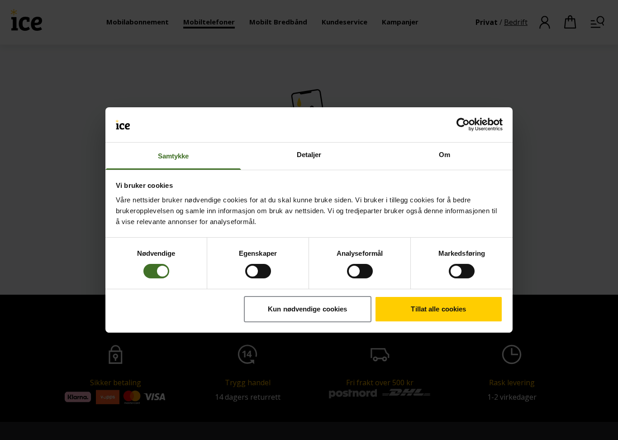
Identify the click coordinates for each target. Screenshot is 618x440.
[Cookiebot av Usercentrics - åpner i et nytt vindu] (463, 124)
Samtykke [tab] (173, 156)
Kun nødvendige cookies (307, 309)
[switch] (258, 271)
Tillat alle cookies (438, 309)
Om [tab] (444, 154)
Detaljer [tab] (309, 154)
